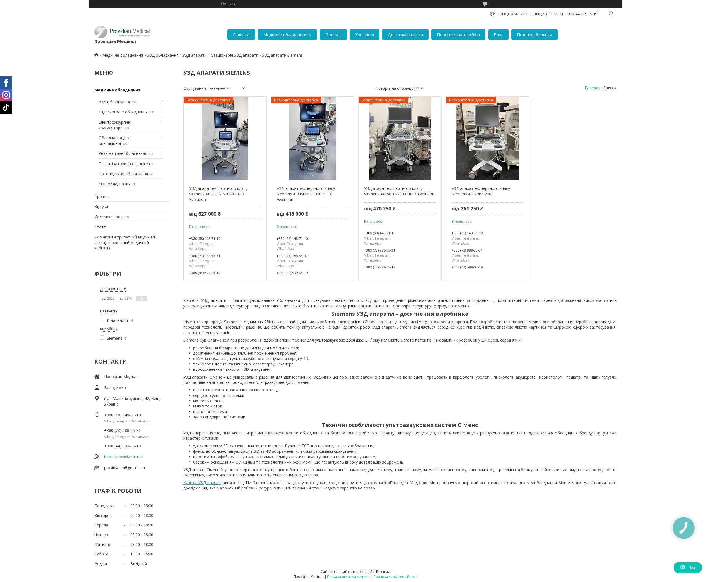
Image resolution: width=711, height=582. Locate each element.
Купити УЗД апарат (202, 482)
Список (610, 87)
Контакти (364, 34)
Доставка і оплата (405, 34)
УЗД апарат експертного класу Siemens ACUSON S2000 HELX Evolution (218, 194)
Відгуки (101, 206)
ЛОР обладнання (115, 183)
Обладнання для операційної (114, 140)
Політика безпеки (534, 34)
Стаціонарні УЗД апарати (234, 55)
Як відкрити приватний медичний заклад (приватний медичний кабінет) (125, 242)
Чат (692, 567)
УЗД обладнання (163, 55)
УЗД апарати (194, 55)
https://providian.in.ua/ (123, 456)
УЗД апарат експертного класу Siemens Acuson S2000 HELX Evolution (399, 191)
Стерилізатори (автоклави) (124, 163)
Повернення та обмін (458, 34)
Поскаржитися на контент (348, 576)
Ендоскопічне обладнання (123, 112)
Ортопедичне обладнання (123, 173)
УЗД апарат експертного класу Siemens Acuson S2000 (481, 191)
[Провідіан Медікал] (122, 31)
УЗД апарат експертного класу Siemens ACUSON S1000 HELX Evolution (306, 194)
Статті (100, 227)
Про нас (333, 34)
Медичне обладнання (285, 34)
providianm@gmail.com (125, 467)
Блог (498, 34)
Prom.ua (383, 571)
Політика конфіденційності (396, 576)
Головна (241, 34)
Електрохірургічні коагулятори (115, 125)
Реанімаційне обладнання (123, 153)
